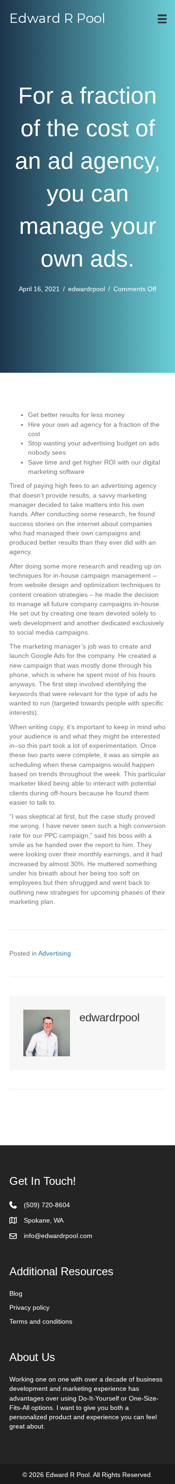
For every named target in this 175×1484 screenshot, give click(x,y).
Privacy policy (29, 1307)
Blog (15, 1293)
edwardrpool (86, 289)
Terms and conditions (40, 1321)
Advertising (54, 953)
